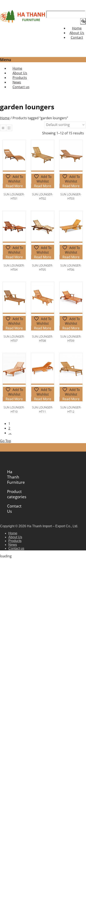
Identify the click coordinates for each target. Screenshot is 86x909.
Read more (14, 186)
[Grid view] (3, 128)
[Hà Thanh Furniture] (23, 21)
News (12, 544)
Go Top (5, 441)
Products (15, 541)
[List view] (9, 128)
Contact (77, 37)
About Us (77, 32)
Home (77, 28)
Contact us (21, 87)
